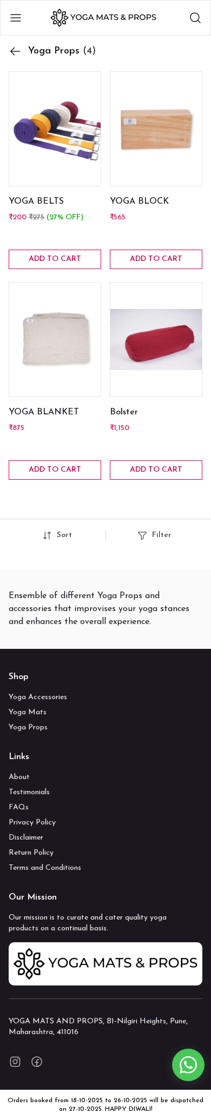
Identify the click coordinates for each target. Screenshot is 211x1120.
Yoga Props (28, 727)
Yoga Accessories (38, 697)
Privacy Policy (32, 823)
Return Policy (31, 853)
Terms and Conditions (45, 868)
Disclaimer (26, 838)
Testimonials (29, 792)
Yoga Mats (28, 712)
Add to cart (55, 259)
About (19, 777)
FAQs (19, 807)
